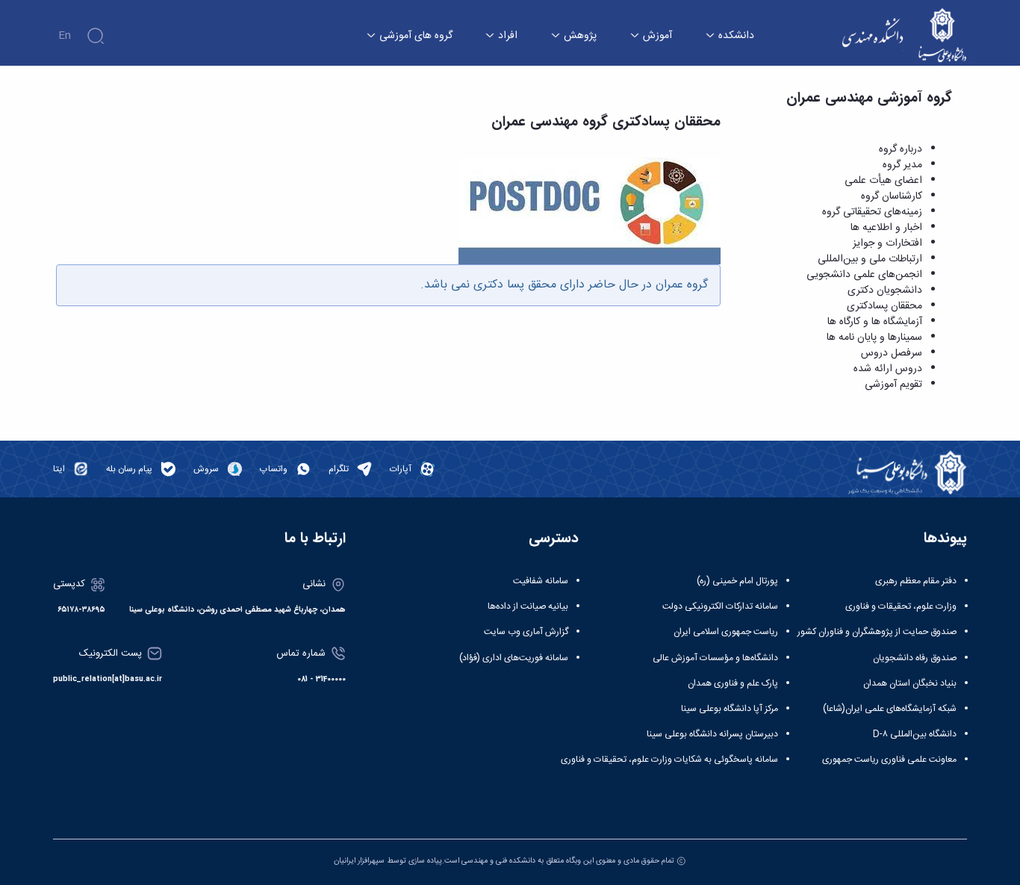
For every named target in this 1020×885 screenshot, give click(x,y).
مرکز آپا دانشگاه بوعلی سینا (729, 708)
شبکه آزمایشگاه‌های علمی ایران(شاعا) (890, 708)
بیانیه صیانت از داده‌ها (528, 606)
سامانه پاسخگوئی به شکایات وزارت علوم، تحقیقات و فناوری (669, 759)
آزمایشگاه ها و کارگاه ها (874, 322)
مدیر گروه (902, 165)
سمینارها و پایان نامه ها (874, 338)
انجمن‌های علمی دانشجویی (864, 275)
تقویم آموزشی (893, 385)
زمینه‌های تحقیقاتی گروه (872, 212)
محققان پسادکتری (884, 306)
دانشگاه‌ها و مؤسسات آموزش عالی (715, 657)
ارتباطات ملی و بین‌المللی (870, 259)
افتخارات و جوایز (887, 243)
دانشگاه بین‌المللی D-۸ (915, 734)
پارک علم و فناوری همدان (733, 683)
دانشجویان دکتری (885, 290)
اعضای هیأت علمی (883, 181)
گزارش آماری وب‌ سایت (526, 631)
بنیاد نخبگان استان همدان (910, 683)
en (64, 36)
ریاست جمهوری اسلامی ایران (726, 631)
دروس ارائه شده (887, 369)
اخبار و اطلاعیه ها (886, 228)
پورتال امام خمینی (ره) (737, 581)
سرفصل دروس (891, 353)
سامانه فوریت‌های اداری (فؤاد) (513, 657)
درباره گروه (900, 149)
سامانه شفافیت (540, 581)
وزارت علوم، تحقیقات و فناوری (901, 606)
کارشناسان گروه (891, 196)
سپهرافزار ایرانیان (359, 860)
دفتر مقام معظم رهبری (916, 581)
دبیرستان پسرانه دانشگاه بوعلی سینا (712, 734)
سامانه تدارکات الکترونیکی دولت (720, 606)
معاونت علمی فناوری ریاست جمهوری (889, 759)
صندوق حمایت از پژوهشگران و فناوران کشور (877, 631)
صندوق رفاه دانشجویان (915, 657)
